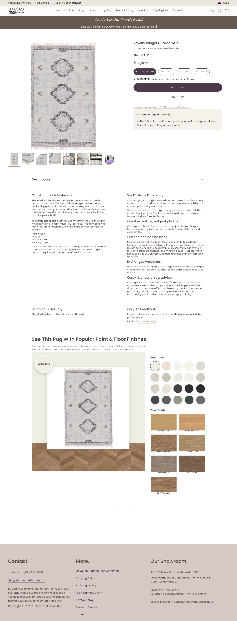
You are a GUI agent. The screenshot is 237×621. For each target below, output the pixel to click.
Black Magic (189, 388)
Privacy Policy (84, 600)
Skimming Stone (155, 388)
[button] (57, 10)
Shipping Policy (85, 578)
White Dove (155, 366)
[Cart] (227, 10)
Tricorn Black (200, 388)
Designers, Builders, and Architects (97, 571)
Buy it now (178, 97)
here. (210, 602)
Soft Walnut (164, 492)
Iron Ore (178, 388)
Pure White (189, 377)
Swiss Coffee (166, 366)
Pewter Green (166, 400)
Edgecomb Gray (155, 377)
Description (41, 179)
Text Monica (42, 3)
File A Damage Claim (89, 593)
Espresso (192, 471)
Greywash (163, 471)
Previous (8, 96)
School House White (166, 388)
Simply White (189, 366)
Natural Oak (192, 429)
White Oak (163, 429)
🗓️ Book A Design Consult (66, 3)
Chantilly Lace (178, 366)
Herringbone (163, 450)
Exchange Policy (86, 585)
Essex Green (189, 400)
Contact (81, 614)
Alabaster (178, 377)
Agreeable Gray (200, 377)
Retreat (200, 400)
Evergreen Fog (178, 400)
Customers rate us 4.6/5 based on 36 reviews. (162, 107)
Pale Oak (200, 366)
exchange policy (147, 321)
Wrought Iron (155, 400)
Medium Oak (192, 450)
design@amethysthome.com (26, 580)
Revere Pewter (166, 377)
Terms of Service (86, 607)
